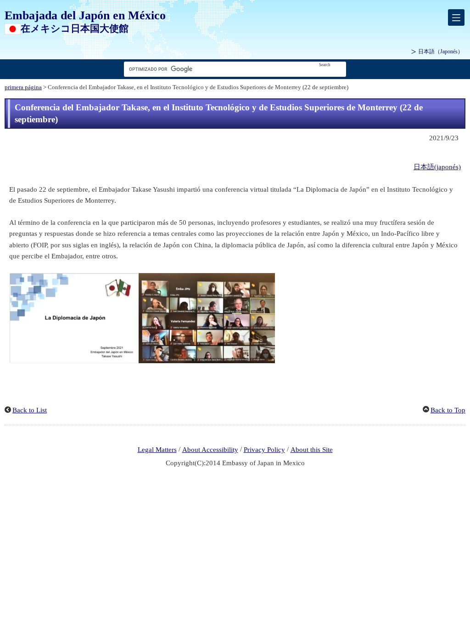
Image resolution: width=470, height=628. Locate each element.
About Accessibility (210, 449)
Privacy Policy (264, 449)
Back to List (29, 410)
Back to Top (448, 410)
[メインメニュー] (456, 17)
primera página (23, 87)
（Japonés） (440, 51)
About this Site (312, 449)
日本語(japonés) (437, 167)
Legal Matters (157, 449)
